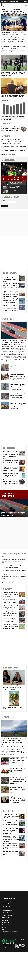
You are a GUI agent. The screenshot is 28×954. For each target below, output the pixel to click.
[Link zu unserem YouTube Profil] (9, 906)
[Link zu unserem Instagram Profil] (6, 906)
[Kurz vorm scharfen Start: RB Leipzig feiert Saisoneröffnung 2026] (22, 607)
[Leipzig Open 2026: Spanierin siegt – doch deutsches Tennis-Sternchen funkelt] (22, 620)
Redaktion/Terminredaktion (9, 913)
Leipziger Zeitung (4, 1)
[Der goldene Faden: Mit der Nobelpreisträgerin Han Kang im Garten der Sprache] (22, 469)
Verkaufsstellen (5, 917)
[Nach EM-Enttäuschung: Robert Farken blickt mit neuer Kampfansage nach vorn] (22, 601)
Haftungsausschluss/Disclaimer (9, 931)
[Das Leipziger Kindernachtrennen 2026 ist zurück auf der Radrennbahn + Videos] (22, 614)
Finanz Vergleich (6, 925)
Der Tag (6, 123)
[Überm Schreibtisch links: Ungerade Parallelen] (14, 698)
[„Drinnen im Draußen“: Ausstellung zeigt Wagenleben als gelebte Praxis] (22, 816)
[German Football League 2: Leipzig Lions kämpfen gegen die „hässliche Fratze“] (22, 626)
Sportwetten (5, 927)
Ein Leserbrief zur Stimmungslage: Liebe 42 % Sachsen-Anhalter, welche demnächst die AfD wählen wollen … (13, 555)
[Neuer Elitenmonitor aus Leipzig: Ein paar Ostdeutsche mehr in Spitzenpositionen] (22, 475)
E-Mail (3, 200)
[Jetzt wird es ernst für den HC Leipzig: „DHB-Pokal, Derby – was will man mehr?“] (22, 594)
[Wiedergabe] (14, 169)
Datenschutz (5, 934)
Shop (17, 1)
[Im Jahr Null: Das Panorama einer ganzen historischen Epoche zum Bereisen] (22, 462)
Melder (5, 136)
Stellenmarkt (12, 1)
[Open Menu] (25, 5)
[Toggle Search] (21, 5)
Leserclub (10, 667)
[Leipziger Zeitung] (3, 5)
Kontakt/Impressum (7, 910)
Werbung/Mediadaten (7, 915)
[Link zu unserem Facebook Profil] (3, 906)
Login (25, 1)
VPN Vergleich (5, 922)
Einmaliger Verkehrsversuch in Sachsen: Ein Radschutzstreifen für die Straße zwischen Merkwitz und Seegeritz (13, 576)
